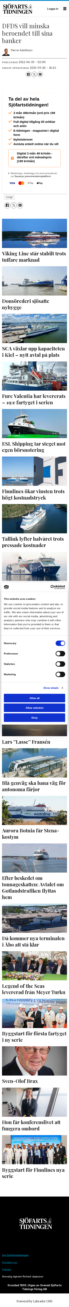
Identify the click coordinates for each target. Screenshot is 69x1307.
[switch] (60, 653)
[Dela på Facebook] (28, 74)
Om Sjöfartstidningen (15, 1270)
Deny (34, 717)
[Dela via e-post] (40, 74)
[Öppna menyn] (64, 9)
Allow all (34, 698)
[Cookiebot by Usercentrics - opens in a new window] (50, 587)
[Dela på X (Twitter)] (34, 74)
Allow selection (35, 707)
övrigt (9, 212)
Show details (51, 687)
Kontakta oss (9, 1277)
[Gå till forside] (24, 9)
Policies (6, 1284)
